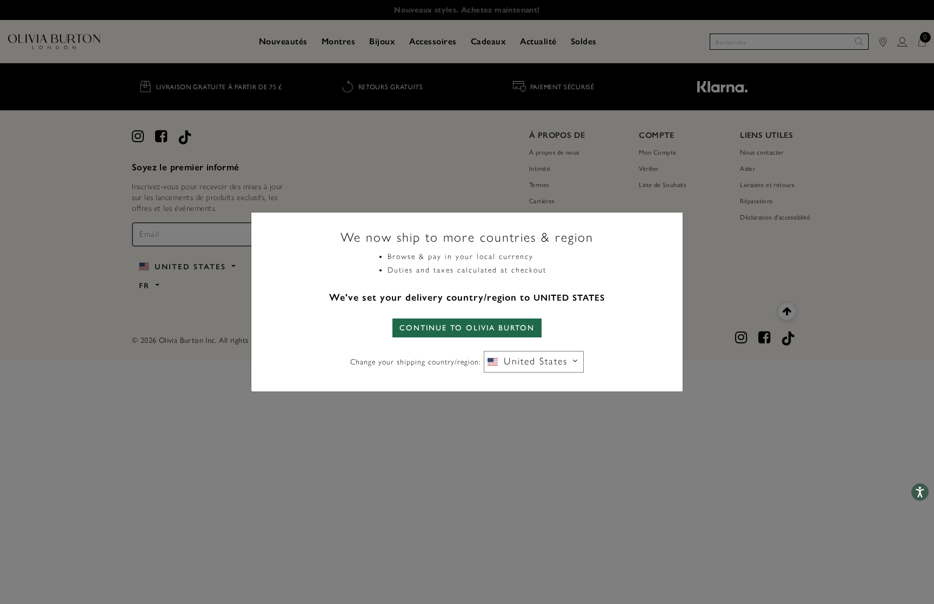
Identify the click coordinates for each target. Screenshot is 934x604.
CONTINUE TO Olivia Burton (467, 328)
